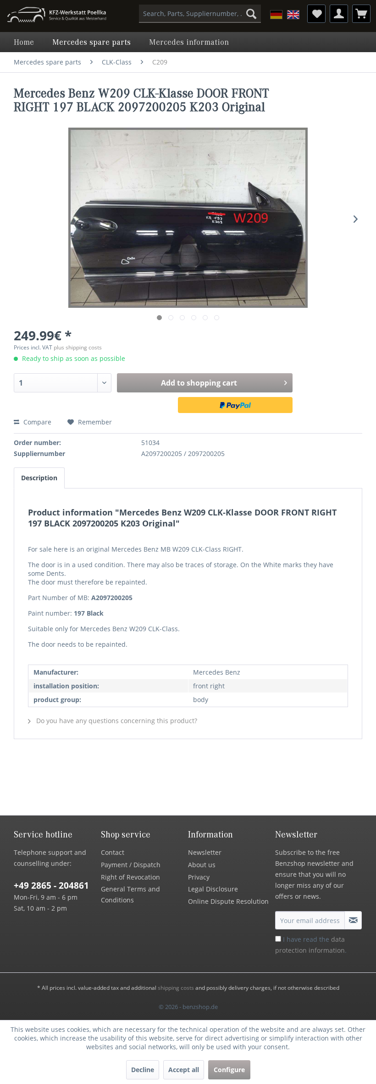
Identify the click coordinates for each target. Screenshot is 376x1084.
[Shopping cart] (361, 14)
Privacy (199, 877)
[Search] (251, 14)
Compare (36, 422)
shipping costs (176, 988)
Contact (112, 852)
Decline (142, 1069)
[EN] (293, 14)
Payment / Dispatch (130, 864)
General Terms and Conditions (130, 894)
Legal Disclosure (213, 889)
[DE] (276, 14)
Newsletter (204, 852)
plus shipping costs (78, 347)
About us (202, 864)
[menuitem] (200, 14)
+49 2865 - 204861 (51, 885)
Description (39, 477)
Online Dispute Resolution (228, 901)
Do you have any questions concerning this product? (115, 720)
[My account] (339, 14)
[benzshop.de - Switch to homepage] (57, 16)
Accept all (183, 1069)
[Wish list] (316, 14)
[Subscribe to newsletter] (353, 920)
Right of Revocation (130, 877)
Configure (229, 1069)
